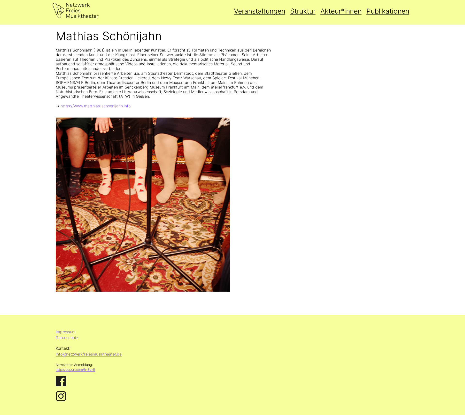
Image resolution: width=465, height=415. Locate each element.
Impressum (66, 331)
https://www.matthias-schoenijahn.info (96, 106)
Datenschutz (67, 337)
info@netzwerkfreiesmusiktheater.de (89, 354)
